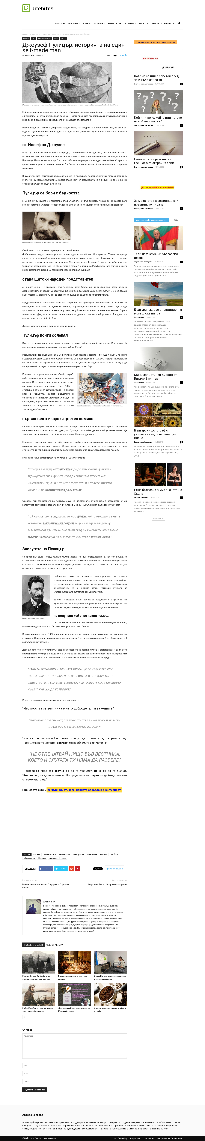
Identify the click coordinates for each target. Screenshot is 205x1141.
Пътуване (129, 23)
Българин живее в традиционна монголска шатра (158, 311)
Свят (85, 23)
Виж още (157, 518)
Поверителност (136, 1138)
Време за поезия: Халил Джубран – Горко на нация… (45, 886)
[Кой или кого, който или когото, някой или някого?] (158, 102)
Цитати (63, 39)
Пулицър (42, 858)
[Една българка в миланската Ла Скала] (158, 474)
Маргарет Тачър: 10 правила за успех (107, 884)
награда (103, 854)
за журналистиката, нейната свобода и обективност (84, 790)
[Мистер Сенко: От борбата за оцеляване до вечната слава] (38, 962)
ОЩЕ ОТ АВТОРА (54, 945)
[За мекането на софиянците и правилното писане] (158, 185)
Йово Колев (139, 317)
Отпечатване (116, 868)
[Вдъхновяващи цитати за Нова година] (74, 962)
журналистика (50, 854)
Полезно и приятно (161, 23)
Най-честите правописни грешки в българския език (154, 161)
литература (92, 854)
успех (63, 858)
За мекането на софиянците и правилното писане (156, 202)
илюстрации (78, 854)
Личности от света (44, 39)
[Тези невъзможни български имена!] (158, 238)
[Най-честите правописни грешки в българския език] (158, 143)
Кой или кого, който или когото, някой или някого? (158, 119)
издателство (64, 854)
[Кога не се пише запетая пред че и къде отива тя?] (158, 60)
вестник (36, 854)
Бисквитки (149, 1138)
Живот (58, 23)
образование (29, 858)
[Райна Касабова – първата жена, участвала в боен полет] (38, 994)
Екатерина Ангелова (143, 84)
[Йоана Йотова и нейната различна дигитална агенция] (110, 962)
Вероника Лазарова (143, 262)
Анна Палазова (141, 497)
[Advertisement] (104, 230)
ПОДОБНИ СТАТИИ (33, 945)
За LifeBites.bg (120, 1138)
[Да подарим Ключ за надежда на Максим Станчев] (74, 994)
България (73, 23)
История (98, 23)
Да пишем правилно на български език (155, 42)
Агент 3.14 (29, 55)
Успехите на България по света (151, 220)
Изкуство (113, 23)
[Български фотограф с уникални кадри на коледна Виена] (158, 415)
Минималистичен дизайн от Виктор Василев (155, 376)
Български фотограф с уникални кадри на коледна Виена (155, 434)
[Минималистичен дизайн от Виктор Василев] (158, 359)
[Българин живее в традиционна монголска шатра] (158, 294)
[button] (179, 23)
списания (53, 858)
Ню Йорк (114, 854)
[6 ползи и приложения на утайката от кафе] (110, 994)
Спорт (142, 23)
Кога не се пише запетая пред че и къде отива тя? (156, 78)
